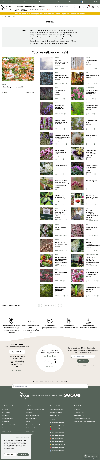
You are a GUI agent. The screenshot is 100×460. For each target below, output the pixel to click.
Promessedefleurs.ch (58, 448)
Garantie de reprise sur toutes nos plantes (49, 1)
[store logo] (6, 7)
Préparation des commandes (35, 409)
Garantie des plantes (32, 415)
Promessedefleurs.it (57, 432)
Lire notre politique (9, 448)
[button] (79, 6)
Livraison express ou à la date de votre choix (24, 1)
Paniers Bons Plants (32, 428)
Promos (48, 9)
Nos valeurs (5, 422)
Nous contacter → (17, 370)
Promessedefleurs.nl (57, 441)
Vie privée (50, 458)
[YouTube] (75, 395)
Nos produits (18, 6)
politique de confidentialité (77, 366)
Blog (14, 16)
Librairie (37, 9)
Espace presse (6, 431)
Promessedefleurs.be (58, 444)
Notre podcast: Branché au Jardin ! (84, 422)
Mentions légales (38, 458)
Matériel (42, 9)
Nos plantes (5, 415)
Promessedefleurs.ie (57, 423)
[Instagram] (65, 395)
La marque (41, 6)
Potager (32, 9)
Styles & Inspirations (80, 415)
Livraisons (29, 412)
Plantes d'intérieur (24, 9)
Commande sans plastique (34, 425)
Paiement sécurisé (31, 418)
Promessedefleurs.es (57, 429)
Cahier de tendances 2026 (82, 418)
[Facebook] (69, 395)
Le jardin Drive (30, 434)
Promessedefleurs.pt (57, 438)
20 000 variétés (6, 1)
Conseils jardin (30, 6)
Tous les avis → (50, 366)
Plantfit (28, 422)
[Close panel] (30, 435)
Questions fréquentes (56, 409)
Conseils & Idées (79, 412)
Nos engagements (7, 418)
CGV (45, 458)
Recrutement (6, 428)
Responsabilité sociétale (9, 425)
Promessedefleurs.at (57, 435)
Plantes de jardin (16, 9)
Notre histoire (6, 412)
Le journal (77, 409)
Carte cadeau (30, 431)
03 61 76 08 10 (18, 352)
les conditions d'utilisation (88, 366)
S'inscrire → (82, 361)
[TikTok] (79, 395)
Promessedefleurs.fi (57, 451)
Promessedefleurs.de (58, 426)
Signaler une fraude (56, 412)
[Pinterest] (72, 395)
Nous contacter (55, 415)
